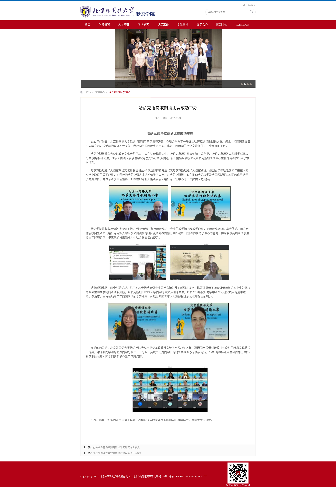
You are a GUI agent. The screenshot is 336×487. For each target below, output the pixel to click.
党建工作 (163, 24)
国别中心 (221, 24)
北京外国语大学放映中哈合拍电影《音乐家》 (117, 453)
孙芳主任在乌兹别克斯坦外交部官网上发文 (116, 447)
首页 (87, 24)
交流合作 (202, 24)
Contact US (242, 24)
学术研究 (143, 24)
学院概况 (104, 24)
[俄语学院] (118, 11)
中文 (243, 5)
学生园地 (182, 24)
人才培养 (124, 24)
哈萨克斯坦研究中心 (119, 92)
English (251, 5)
